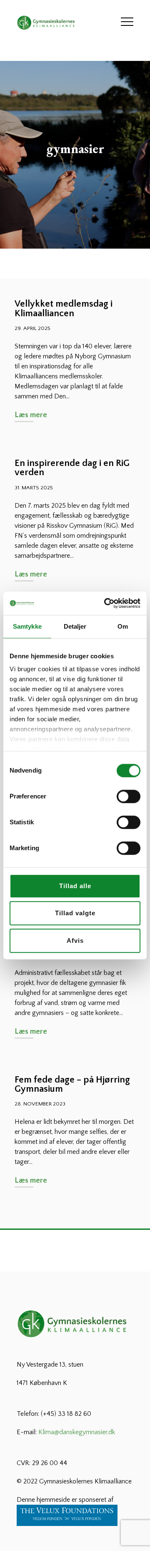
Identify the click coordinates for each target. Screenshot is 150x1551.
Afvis (75, 940)
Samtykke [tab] (27, 626)
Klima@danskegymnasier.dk (76, 1432)
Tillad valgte (75, 912)
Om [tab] (123, 626)
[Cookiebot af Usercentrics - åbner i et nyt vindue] (105, 603)
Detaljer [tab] (75, 626)
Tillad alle (75, 885)
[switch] (128, 796)
